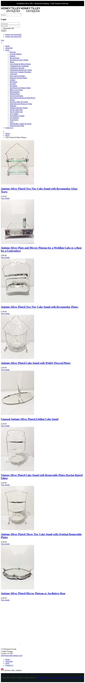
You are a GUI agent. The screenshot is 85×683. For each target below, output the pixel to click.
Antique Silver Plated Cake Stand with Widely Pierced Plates (36, 363)
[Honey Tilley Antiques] (20, 13)
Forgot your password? (13, 36)
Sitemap (40, 678)
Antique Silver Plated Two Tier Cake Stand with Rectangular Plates (39, 306)
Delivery (47, 678)
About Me (9, 661)
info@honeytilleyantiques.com (11, 656)
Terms (68, 678)
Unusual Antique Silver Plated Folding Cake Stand (29, 419)
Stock (7, 663)
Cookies (81, 678)
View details (5, 198)
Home (7, 659)
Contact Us (9, 665)
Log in (4, 30)
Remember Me (8, 28)
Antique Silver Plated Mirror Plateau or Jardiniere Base (33, 593)
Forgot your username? (13, 34)
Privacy (74, 678)
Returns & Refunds (58, 678)
